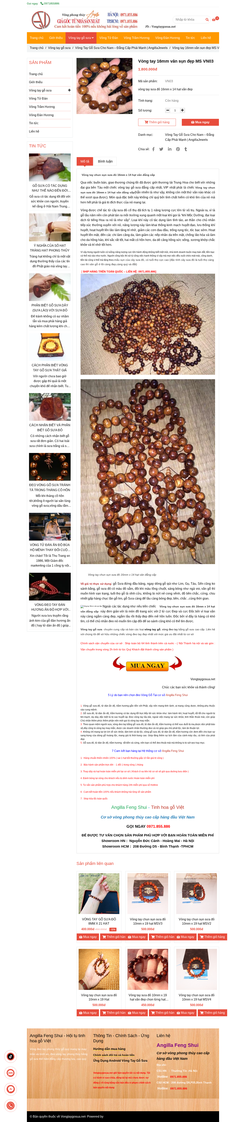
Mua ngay (201, 122)
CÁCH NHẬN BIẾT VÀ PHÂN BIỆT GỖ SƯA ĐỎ (49, 427)
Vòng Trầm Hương (137, 37)
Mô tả (85, 161)
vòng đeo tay (170, 629)
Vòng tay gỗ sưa (80, 37)
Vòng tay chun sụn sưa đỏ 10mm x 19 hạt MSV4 (196, 997)
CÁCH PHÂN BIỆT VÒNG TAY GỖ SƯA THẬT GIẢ (50, 368)
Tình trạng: (146, 100)
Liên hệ (206, 37)
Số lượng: (145, 110)
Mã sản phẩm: (148, 81)
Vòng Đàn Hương (167, 37)
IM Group (110, 1116)
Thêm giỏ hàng (159, 122)
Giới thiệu (56, 37)
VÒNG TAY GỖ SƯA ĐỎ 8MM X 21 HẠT (99, 921)
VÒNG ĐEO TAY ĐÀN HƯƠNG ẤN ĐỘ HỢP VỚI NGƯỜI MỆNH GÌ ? (49, 607)
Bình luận (105, 161)
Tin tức (190, 37)
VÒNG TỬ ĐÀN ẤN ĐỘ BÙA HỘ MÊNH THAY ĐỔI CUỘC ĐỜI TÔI (50, 547)
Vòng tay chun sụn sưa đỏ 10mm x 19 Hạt (99, 997)
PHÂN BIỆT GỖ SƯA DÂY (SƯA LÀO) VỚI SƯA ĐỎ (50, 308)
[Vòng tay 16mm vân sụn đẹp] (104, 86)
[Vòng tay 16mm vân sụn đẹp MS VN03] (104, 19)
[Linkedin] (169, 149)
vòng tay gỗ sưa (129, 187)
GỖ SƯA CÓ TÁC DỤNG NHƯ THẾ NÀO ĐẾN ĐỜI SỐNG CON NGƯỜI (50, 188)
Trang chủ (36, 37)
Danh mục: (146, 134)
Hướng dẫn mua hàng (109, 1049)
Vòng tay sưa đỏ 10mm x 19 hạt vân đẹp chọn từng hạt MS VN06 (148, 998)
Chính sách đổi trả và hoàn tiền (114, 1055)
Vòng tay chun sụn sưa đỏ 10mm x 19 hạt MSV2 (196, 921)
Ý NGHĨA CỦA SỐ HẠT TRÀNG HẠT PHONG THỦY (50, 248)
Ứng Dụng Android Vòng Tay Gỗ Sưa (120, 1060)
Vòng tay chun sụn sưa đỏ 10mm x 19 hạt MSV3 (148, 921)
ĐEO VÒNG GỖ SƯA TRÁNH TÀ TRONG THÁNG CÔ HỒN (49, 487)
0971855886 (51, 3)
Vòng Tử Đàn (108, 37)
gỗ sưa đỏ (104, 588)
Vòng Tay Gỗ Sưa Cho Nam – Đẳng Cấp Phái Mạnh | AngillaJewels (121, 47)
